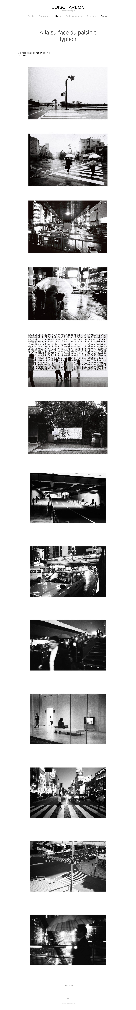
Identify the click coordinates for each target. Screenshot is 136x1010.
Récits (31, 16)
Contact (104, 16)
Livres (58, 16)
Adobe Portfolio (71, 1003)
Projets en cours (74, 16)
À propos (91, 16)
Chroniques (44, 16)
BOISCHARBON (68, 7)
